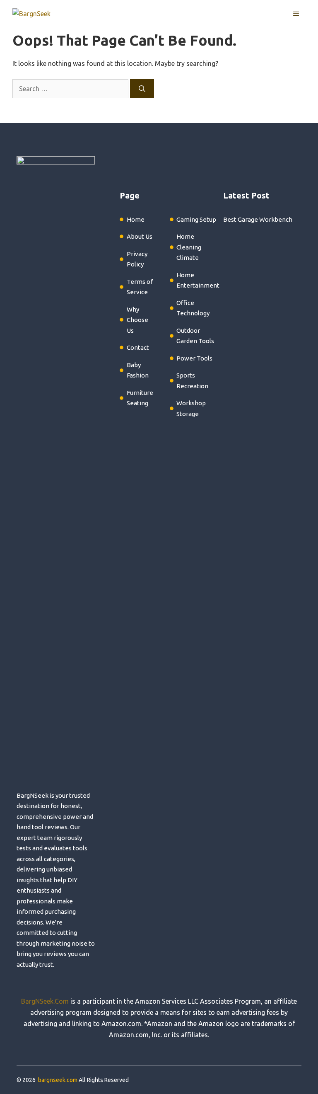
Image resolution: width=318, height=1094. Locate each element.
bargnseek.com (57, 1080)
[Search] (142, 88)
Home (136, 219)
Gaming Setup (196, 219)
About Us (139, 236)
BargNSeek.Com (45, 1001)
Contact (138, 347)
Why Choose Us (137, 320)
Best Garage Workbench (257, 219)
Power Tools (194, 358)
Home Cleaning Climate (188, 247)
